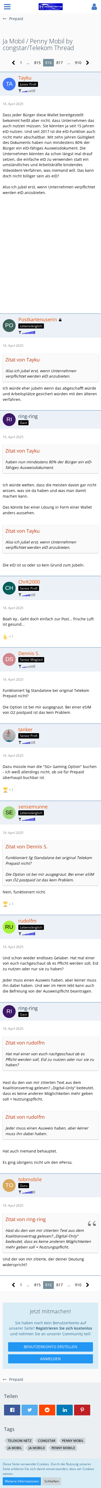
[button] (7, 6)
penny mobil (73, 1440)
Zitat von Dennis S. (26, 846)
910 (78, 62)
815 (37, 62)
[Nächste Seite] (88, 63)
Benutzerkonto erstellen (50, 1346)
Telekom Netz (20, 1440)
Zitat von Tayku (22, 359)
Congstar (46, 1440)
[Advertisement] (50, 254)
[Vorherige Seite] (14, 63)
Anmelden (50, 1358)
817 (59, 62)
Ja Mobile (37, 1448)
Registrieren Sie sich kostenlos (64, 1328)
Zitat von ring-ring (25, 1219)
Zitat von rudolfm (25, 1042)
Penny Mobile (63, 1448)
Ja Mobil (15, 1448)
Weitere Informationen (22, 1481)
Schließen (51, 1481)
